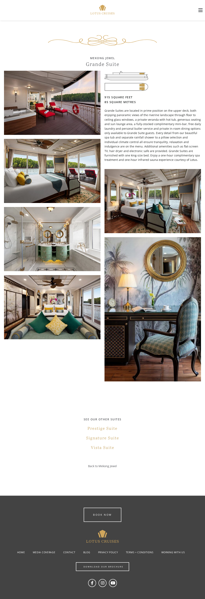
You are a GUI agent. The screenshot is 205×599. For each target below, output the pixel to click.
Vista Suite (102, 448)
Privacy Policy (108, 552)
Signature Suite (102, 438)
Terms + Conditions (140, 552)
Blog (86, 552)
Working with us (173, 552)
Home (21, 552)
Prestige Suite (102, 429)
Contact (69, 552)
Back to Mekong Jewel (102, 466)
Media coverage (44, 552)
